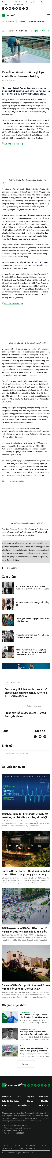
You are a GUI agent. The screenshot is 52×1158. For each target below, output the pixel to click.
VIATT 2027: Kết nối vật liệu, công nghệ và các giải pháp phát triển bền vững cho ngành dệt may (34, 1049)
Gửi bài (17, 2)
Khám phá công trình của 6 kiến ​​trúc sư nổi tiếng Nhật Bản (32, 636)
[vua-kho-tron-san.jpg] (26, 157)
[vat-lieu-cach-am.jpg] (26, 320)
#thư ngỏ (22, 21)
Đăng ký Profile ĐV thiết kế (26, 1148)
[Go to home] (9, 15)
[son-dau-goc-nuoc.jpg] (26, 498)
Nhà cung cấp (30, 2)
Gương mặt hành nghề (27, 1029)
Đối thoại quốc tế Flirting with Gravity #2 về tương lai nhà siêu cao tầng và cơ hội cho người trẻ (25, 817)
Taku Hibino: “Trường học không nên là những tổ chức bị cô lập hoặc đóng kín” (35, 1016)
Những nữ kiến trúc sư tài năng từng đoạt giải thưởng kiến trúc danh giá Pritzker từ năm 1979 (31, 652)
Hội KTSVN (6, 1096)
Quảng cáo (5, 2)
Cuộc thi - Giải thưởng (10, 1101)
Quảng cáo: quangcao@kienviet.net (17, 1128)
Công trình (30, 1096)
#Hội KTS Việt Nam (9, 21)
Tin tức (18, 1096)
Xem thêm (26, 1064)
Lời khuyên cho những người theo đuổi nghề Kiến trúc (32, 620)
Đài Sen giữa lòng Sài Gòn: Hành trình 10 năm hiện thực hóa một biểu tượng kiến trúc (24, 932)
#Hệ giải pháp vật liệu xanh (36, 21)
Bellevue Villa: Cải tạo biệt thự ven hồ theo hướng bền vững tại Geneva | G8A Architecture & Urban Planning (26, 989)
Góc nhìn (44, 1101)
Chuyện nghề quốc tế (27, 1012)
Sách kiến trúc (23, 1106)
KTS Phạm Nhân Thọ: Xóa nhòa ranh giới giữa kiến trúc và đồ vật (34, 1033)
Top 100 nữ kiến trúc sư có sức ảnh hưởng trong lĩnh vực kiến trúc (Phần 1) (32, 587)
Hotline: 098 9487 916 (13, 1130)
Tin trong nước (25, 1046)
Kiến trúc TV (43, 1106)
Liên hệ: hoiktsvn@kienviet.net (15, 1125)
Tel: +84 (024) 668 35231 (14, 1133)
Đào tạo (30, 1101)
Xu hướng (6, 1106)
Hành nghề (43, 1096)
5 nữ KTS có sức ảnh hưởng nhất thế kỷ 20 (32, 604)
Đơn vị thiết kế (18, 4)
